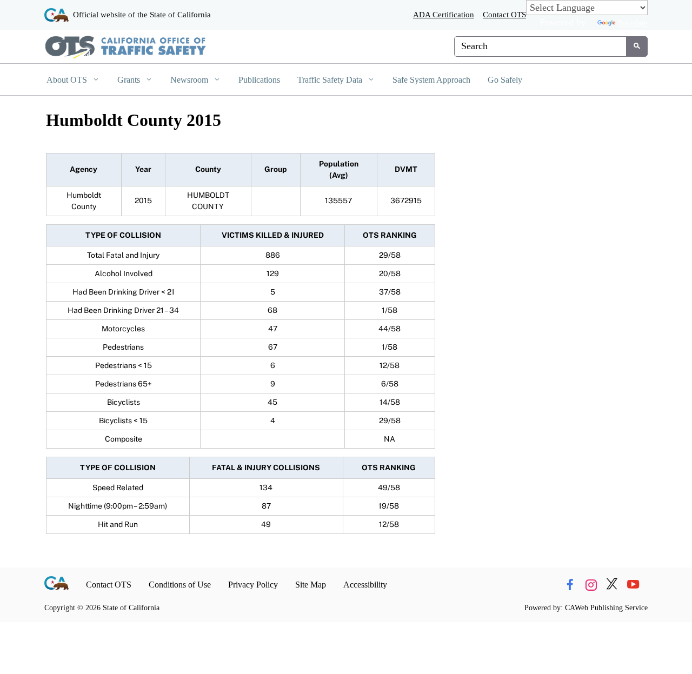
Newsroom (190, 79)
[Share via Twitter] (612, 585)
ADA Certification (443, 14)
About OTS (67, 79)
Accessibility (365, 584)
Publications (259, 79)
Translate (632, 22)
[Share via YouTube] (633, 585)
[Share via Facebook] (569, 585)
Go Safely (505, 79)
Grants (129, 79)
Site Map (310, 584)
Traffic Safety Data (330, 79)
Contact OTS (504, 14)
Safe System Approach (431, 79)
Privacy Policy (253, 584)
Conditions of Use (180, 584)
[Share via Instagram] (590, 585)
